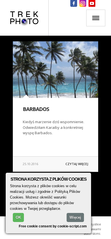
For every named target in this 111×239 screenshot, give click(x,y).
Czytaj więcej (76, 164)
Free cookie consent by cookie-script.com (53, 226)
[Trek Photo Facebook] (73, 3)
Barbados (36, 109)
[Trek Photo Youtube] (92, 3)
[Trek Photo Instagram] (82, 3)
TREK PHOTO (24, 18)
